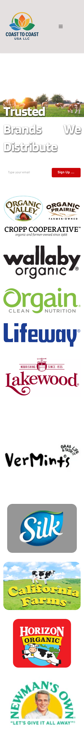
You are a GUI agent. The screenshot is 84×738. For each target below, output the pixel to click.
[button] (61, 26)
